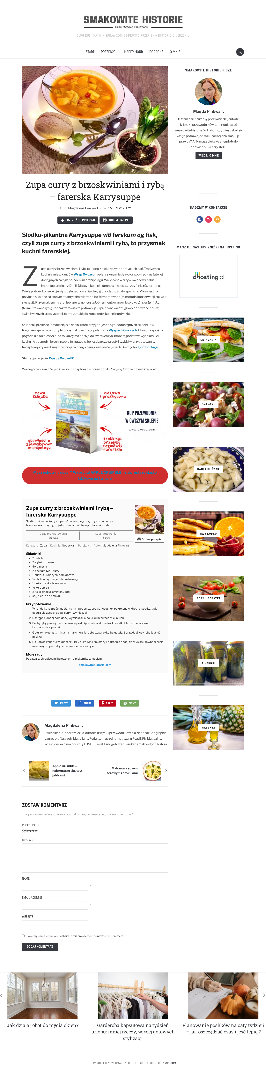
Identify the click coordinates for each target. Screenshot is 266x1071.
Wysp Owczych (85, 274)
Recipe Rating (31, 825)
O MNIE (175, 52)
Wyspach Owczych (123, 330)
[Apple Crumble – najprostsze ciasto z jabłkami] (39, 771)
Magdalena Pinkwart (83, 208)
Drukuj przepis (118, 220)
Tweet (64, 703)
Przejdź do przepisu (80, 220)
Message (28, 840)
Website (27, 917)
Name (26, 878)
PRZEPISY (108, 52)
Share (87, 703)
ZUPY (127, 208)
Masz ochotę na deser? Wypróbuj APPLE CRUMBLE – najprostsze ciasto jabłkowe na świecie (95, 475)
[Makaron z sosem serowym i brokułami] (151, 771)
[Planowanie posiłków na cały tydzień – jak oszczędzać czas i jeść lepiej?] (133, 995)
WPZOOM (170, 1063)
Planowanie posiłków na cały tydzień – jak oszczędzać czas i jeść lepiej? (133, 1028)
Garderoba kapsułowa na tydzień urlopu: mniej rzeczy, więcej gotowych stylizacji (42, 1031)
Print (132, 703)
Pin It (109, 703)
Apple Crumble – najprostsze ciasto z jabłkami (67, 770)
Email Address (32, 897)
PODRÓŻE (156, 52)
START (90, 52)
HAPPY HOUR (133, 52)
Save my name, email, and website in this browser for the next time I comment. (75, 936)
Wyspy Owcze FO (61, 358)
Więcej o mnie (208, 155)
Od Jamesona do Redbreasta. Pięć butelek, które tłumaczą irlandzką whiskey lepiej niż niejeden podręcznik (223, 1031)
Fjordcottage (148, 347)
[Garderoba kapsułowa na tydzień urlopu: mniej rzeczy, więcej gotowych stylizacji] (43, 995)
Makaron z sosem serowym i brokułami (122, 771)
